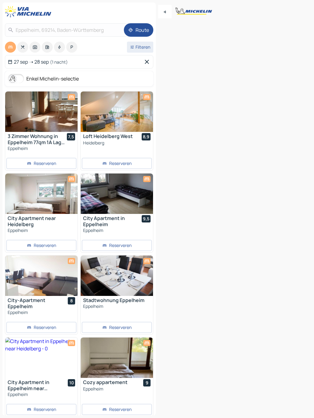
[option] (10, 47)
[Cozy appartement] (117, 358)
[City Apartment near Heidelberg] (41, 194)
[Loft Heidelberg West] (117, 111)
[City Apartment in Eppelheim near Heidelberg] (41, 358)
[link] (41, 163)
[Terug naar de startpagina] (29, 11)
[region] (41, 111)
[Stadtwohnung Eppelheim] (117, 276)
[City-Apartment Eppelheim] (41, 276)
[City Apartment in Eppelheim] (117, 194)
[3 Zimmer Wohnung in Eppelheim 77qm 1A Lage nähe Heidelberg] (41, 111)
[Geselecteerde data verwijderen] (148, 62)
